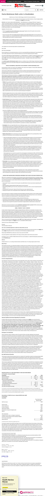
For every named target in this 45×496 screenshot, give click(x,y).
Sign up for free (9, 491)
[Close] (17, 476)
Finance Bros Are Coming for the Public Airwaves (11, 1)
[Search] (36, 10)
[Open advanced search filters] (38, 10)
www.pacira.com (30, 256)
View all (42, 1)
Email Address (5, 487)
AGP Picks (3, 1)
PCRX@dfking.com (7, 237)
